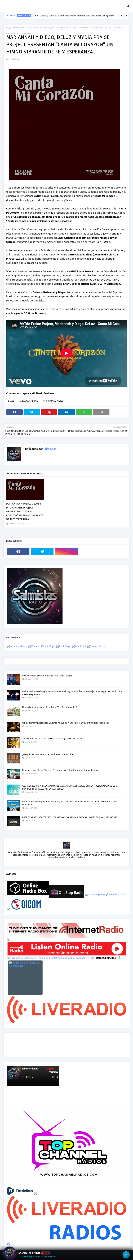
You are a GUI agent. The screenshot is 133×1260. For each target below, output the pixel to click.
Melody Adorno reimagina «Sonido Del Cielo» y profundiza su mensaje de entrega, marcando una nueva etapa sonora (72, 693)
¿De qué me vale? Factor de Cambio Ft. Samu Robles (48, 754)
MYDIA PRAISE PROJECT (53, 401)
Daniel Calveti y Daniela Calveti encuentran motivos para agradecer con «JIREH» (73, 15)
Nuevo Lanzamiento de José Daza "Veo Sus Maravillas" (49, 707)
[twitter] (42, 551)
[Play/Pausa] (126, 1254)
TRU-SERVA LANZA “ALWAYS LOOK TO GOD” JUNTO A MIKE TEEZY (53, 738)
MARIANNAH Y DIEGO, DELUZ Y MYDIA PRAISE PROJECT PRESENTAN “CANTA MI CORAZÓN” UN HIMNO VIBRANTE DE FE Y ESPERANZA (24, 511)
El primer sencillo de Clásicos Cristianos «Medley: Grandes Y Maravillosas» (60, 770)
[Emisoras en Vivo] (28, 894)
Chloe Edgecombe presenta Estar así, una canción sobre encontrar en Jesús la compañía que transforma (69, 803)
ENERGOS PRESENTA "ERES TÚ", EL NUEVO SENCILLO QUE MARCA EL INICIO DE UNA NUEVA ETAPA (69, 817)
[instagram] (66, 551)
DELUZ (26, 27)
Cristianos (13, 59)
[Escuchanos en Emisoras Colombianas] (25, 977)
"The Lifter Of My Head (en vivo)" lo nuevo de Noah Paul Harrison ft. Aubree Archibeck (65, 723)
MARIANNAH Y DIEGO (28, 401)
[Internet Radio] (66, 936)
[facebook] (18, 551)
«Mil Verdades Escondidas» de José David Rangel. (47, 675)
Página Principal (13, 27)
